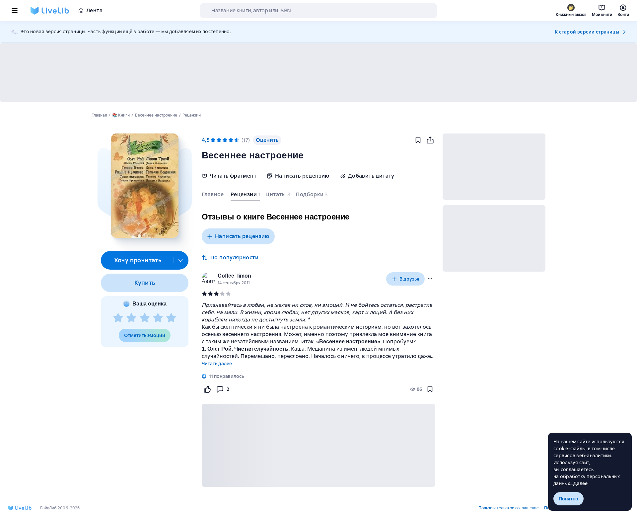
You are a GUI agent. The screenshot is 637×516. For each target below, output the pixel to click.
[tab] (213, 196)
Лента (94, 10)
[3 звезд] (144, 318)
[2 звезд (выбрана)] (219, 140)
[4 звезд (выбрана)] (231, 140)
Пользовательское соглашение (508, 508)
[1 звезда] (118, 318)
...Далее (579, 483)
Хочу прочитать (138, 260)
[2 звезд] (131, 318)
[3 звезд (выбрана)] (225, 140)
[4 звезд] (158, 318)
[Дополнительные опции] (180, 260)
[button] (144, 185)
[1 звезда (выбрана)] (213, 140)
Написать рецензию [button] (242, 236)
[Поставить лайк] (207, 389)
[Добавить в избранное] (418, 140)
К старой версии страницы (587, 32)
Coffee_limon (234, 276)
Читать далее (217, 364)
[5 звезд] (171, 318)
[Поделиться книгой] (430, 140)
